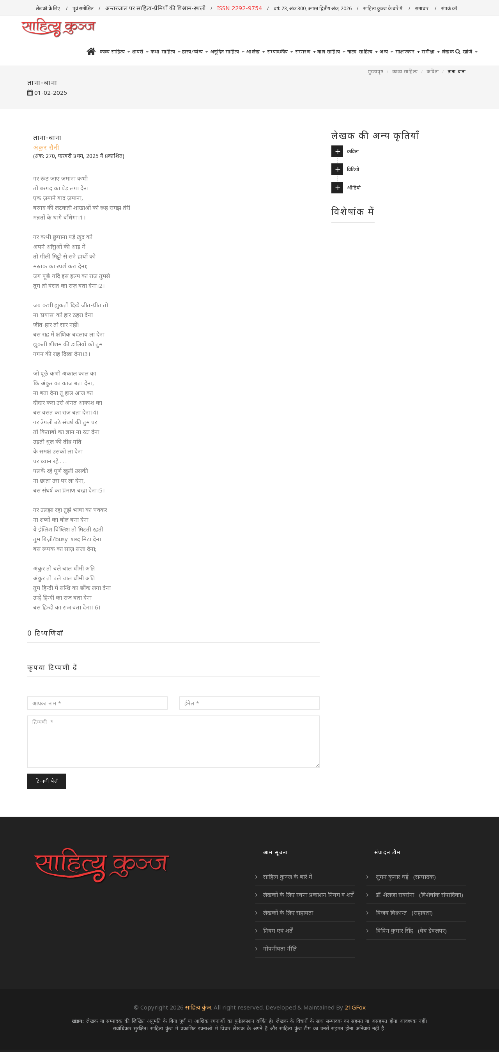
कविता (432, 71)
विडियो (353, 169)
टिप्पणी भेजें (46, 781)
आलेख (255, 51)
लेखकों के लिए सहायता (288, 912)
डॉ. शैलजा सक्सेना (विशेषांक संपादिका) (418, 894)
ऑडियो (354, 187)
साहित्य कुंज (198, 1007)
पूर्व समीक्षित (83, 8)
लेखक (448, 51)
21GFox (355, 1007)
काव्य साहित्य (115, 51)
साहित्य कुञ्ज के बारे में (383, 8)
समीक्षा (430, 51)
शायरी (140, 51)
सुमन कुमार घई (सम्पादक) (405, 876)
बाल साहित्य (331, 51)
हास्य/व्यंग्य (195, 51)
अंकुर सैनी (46, 147)
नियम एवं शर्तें (278, 930)
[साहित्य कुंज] (58, 28)
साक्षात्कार (407, 51)
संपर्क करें (449, 8)
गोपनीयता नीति (280, 948)
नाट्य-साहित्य (362, 51)
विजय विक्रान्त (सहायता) (403, 912)
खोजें (470, 51)
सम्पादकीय (280, 51)
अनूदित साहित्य (227, 51)
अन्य (386, 51)
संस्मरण (305, 51)
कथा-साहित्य (165, 51)
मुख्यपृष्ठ (376, 71)
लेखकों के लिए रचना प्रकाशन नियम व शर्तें (308, 894)
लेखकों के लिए (48, 8)
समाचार (422, 8)
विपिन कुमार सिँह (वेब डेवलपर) (410, 930)
